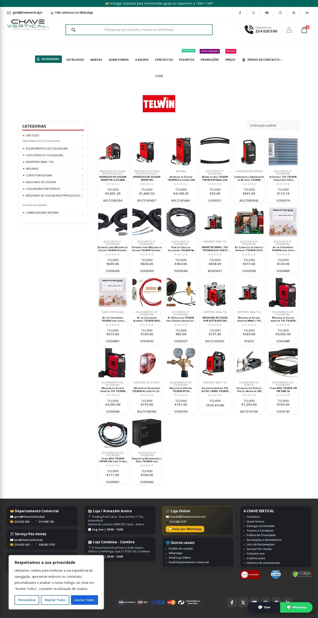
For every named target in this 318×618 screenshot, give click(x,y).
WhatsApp (175, 553)
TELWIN (113, 189)
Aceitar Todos (84, 600)
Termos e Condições (260, 530)
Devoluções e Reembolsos (264, 540)
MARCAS (96, 60)
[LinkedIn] (307, 12)
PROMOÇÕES (210, 56)
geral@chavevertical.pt (29, 517)
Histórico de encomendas (263, 562)
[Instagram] (280, 12)
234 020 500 (21, 522)
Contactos (253, 516)
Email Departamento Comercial (189, 562)
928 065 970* (47, 544)
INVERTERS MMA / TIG (40, 162)
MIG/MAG (32, 169)
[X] (253, 12)
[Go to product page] (112, 151)
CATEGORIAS (50, 59)
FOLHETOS (187, 55)
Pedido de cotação (181, 548)
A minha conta (256, 558)
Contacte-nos (256, 553)
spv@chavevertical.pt (28, 540)
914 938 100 (46, 522)
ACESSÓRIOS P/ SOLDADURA (44, 155)
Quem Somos (255, 521)
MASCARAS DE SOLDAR (41, 182)
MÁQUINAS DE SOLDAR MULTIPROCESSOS (53, 195)
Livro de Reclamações (261, 544)
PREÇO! (230, 56)
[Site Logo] (28, 25)
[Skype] (294, 12)
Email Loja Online (180, 557)
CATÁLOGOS (75, 60)
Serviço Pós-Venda (259, 549)
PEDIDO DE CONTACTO (263, 60)
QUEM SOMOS (119, 60)
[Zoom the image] (250, 572)
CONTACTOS (164, 60)
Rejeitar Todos (55, 600)
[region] (56, 582)
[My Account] (289, 30)
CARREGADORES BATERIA (42, 213)
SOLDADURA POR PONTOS (43, 189)
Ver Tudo (32, 135)
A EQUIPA (141, 60)
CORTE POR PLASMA (39, 175)
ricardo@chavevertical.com (188, 517)
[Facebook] (240, 12)
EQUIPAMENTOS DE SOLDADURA (47, 148)
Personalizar (27, 600)
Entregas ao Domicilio (261, 526)
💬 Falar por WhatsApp (185, 529)
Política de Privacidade (261, 535)
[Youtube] (267, 12)
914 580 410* (178, 522)
